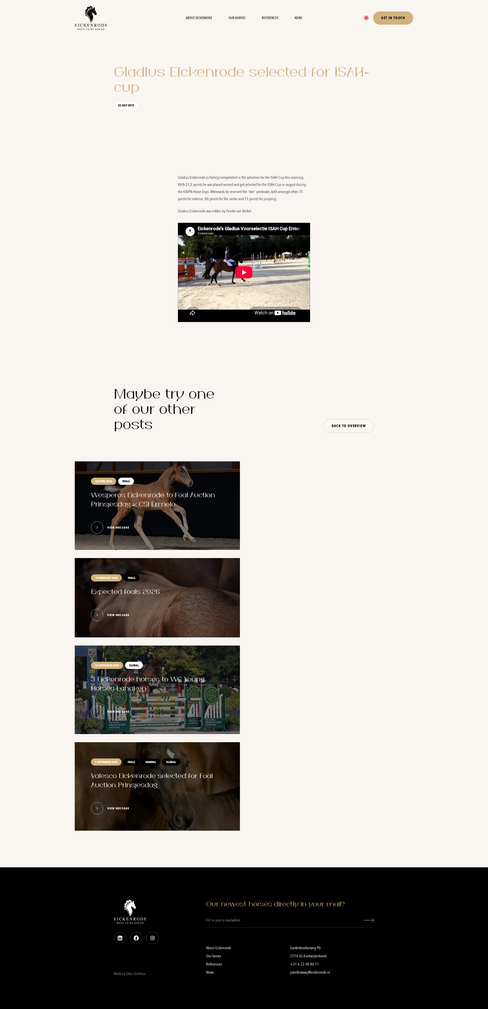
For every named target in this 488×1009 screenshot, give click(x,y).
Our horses (237, 18)
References (270, 18)
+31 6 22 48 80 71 (304, 964)
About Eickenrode (199, 18)
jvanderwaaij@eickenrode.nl (310, 972)
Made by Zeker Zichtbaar (130, 973)
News (298, 18)
